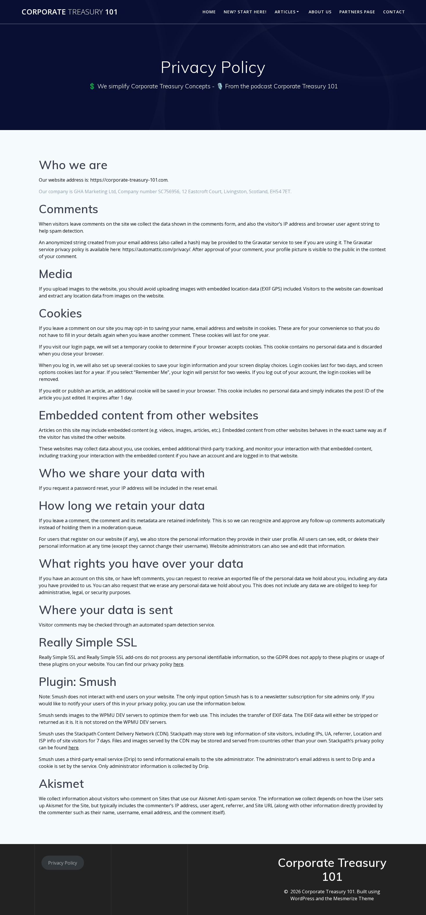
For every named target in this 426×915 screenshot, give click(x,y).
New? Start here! (245, 11)
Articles (285, 11)
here (178, 664)
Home (209, 11)
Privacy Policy (62, 863)
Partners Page (357, 11)
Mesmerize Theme (353, 898)
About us (320, 11)
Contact (394, 11)
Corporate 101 (69, 12)
